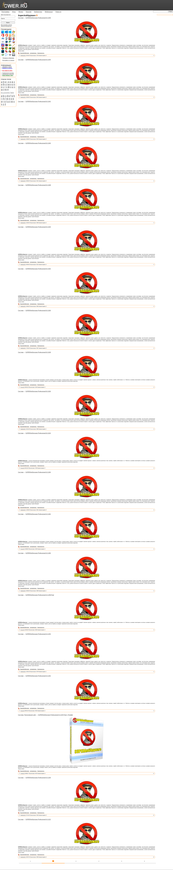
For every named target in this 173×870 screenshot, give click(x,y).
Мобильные (49, 12)
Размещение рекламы (8, 73)
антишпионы (33, 53)
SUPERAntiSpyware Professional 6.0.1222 (38, 819)
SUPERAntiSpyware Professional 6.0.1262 (38, 514)
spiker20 (23, 773)
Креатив (28, 12)
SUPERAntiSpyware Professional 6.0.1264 (38, 472)
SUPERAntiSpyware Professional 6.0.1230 (38, 777)
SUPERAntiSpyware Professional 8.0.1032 (38, 268)
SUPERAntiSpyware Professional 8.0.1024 (38, 433)
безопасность (40, 53)
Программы (5, 12)
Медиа (21, 12)
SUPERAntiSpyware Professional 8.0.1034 (38, 227)
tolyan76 (23, 387)
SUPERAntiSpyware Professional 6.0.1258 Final (39, 595)
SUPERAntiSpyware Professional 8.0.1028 (38, 352)
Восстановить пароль (6, 24)
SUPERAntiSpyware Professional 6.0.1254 (38, 634)
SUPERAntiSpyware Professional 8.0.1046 (38, 18)
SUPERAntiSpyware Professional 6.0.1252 (38, 676)
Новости (58, 12)
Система (20, 18)
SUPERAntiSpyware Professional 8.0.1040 (38, 143)
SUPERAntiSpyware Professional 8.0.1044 (38, 59)
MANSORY (23, 55)
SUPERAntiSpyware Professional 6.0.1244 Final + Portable (55, 715)
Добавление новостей (8, 74)
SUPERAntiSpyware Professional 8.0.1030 (38, 310)
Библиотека (38, 12)
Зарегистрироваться (6, 26)
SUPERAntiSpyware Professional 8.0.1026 (38, 391)
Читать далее (21, 50)
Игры (14, 12)
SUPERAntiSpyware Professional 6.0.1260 (38, 553)
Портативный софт (30, 715)
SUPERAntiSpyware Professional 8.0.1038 (38, 185)
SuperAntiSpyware (24, 53)
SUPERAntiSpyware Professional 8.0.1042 (38, 101)
